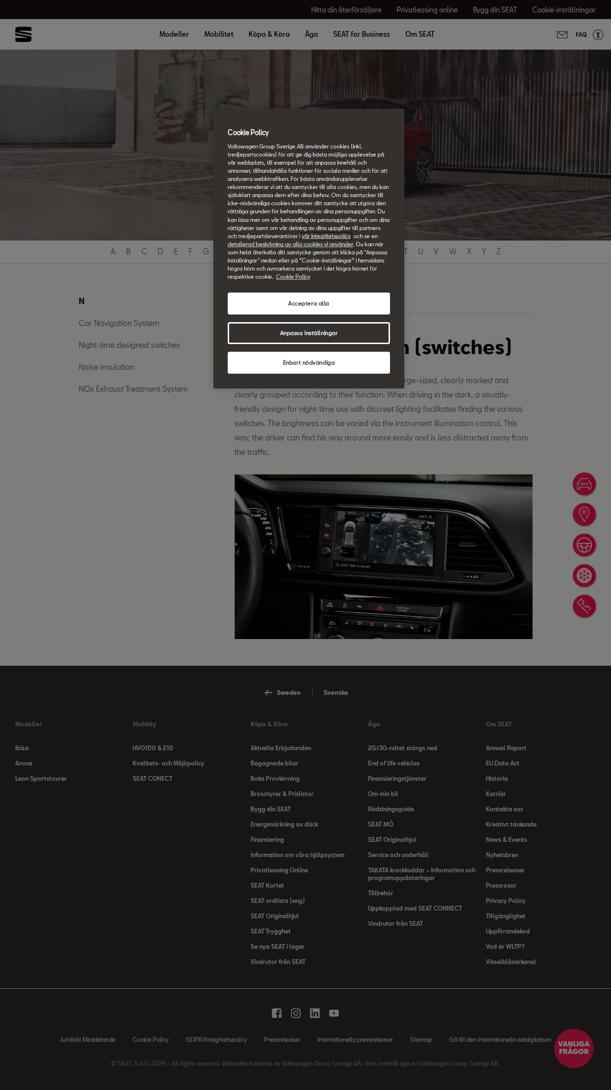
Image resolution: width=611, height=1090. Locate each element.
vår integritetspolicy (326, 236)
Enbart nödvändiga (309, 362)
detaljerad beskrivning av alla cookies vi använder (290, 244)
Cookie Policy (293, 276)
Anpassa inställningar (309, 333)
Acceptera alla (308, 303)
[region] (308, 248)
